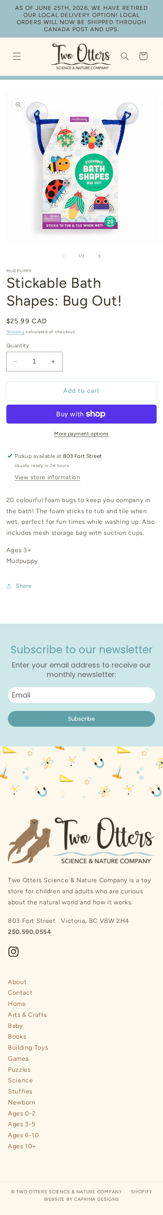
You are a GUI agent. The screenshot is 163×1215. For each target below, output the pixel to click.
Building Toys (28, 1047)
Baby (15, 1025)
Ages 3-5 (22, 1124)
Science (20, 1080)
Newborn (21, 1102)
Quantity (17, 345)
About (17, 982)
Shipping (15, 331)
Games (18, 1058)
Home (17, 1003)
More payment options (81, 434)
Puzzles (19, 1069)
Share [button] (24, 585)
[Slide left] (63, 256)
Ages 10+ (22, 1146)
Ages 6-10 (23, 1135)
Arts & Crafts (27, 1014)
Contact (20, 992)
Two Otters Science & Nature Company (69, 1191)
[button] (17, 56)
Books (17, 1036)
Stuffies (20, 1091)
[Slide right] (99, 256)
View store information (47, 477)
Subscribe (81, 719)
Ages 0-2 (22, 1113)
